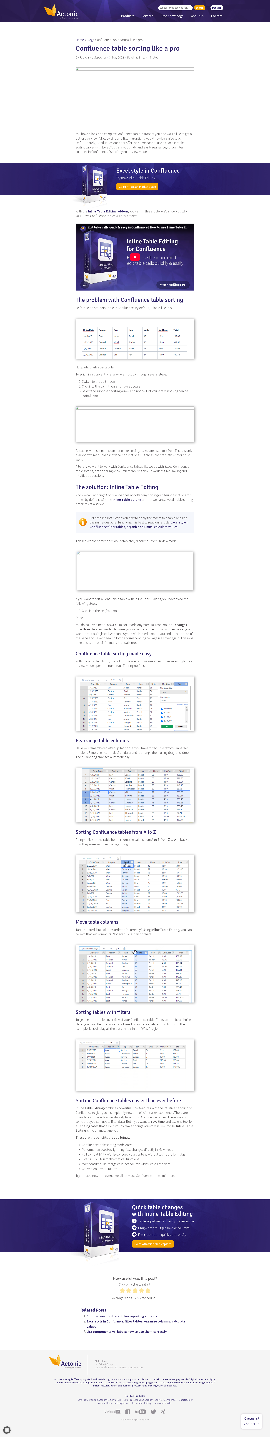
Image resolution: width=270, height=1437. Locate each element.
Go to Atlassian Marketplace (137, 187)
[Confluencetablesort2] (135, 423)
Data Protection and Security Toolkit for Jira (99, 1399)
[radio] (122, 1291)
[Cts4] (135, 702)
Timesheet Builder (162, 1402)
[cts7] (135, 1064)
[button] (7, 1430)
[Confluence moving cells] (135, 794)
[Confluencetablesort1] (135, 338)
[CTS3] (135, 570)
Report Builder (185, 1399)
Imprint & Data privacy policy (135, 1419)
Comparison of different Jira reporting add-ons (122, 1316)
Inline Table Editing (141, 1402)
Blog (90, 40)
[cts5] (135, 882)
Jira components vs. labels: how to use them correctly (127, 1331)
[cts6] (135, 972)
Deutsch (217, 7)
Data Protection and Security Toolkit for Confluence (149, 1399)
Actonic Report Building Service (114, 1402)
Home (80, 40)
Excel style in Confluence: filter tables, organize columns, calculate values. (139, 524)
